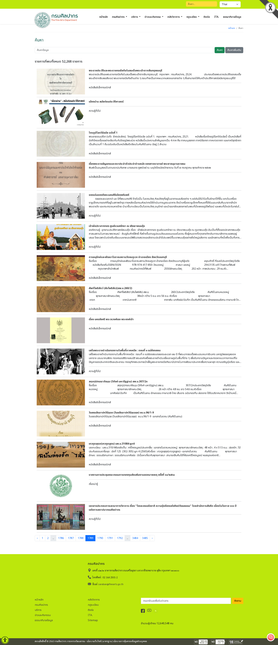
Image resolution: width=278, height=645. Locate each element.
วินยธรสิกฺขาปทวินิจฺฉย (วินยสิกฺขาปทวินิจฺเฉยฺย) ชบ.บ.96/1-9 (121, 413)
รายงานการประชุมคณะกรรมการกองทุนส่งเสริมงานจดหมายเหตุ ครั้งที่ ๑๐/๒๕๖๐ (132, 475)
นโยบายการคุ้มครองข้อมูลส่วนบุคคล (130, 641)
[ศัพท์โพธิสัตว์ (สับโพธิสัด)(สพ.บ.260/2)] (61, 299)
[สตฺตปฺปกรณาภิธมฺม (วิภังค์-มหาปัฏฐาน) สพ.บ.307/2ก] (61, 392)
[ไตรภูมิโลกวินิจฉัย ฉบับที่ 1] (61, 144)
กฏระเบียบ (93, 605)
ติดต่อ (207, 17)
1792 (120, 538)
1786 (61, 538)
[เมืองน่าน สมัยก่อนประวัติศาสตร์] (61, 113)
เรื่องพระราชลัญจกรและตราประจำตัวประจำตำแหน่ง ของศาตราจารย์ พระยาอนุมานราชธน (137, 164)
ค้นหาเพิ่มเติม (234, 50)
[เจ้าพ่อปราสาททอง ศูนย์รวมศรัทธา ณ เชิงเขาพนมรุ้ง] (61, 237)
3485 (145, 538)
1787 (71, 538)
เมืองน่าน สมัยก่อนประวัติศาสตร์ (106, 102)
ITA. (216, 17)
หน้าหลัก (103, 17)
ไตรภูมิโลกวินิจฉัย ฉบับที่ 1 (103, 133)
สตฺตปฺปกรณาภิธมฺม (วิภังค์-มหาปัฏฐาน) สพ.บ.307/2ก (118, 381)
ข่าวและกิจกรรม (43, 615)
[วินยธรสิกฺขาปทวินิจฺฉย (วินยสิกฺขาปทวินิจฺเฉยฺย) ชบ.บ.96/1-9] (61, 423)
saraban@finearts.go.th (110, 584)
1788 (80, 538)
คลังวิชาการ (94, 600)
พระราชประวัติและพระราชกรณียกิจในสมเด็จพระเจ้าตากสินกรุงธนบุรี (125, 71)
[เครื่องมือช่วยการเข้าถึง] (5, 640)
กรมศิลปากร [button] (118, 17)
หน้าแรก (231, 28)
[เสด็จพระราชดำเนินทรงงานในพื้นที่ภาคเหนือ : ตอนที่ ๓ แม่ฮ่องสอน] (61, 361)
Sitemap (93, 620)
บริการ (38, 610)
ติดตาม (237, 601)
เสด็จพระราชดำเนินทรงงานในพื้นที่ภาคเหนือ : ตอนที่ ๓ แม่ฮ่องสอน (125, 350)
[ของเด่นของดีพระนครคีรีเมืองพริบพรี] (61, 206)
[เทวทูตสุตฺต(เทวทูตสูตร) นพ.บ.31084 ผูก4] (61, 455)
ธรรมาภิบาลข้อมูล (232, 17)
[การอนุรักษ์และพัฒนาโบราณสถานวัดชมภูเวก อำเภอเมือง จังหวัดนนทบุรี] (61, 268)
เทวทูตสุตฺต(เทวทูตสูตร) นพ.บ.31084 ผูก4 (111, 444)
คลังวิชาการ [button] (173, 17)
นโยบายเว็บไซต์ (94, 641)
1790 (100, 538)
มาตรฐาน (107, 641)
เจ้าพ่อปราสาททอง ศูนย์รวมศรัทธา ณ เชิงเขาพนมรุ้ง (117, 226)
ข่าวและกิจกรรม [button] (153, 17)
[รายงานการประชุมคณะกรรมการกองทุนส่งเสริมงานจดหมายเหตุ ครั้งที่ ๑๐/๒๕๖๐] (61, 486)
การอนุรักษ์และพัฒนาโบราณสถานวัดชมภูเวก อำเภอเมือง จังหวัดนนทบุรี (128, 257)
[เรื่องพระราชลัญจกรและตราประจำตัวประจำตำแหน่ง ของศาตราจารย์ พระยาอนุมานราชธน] (61, 175)
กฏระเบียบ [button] (191, 17)
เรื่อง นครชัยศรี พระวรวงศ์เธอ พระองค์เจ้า (111, 319)
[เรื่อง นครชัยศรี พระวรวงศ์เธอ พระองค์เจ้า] (61, 330)
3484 (135, 538)
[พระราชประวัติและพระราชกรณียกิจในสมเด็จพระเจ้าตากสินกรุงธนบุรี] (61, 81)
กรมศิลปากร (41, 605)
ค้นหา (219, 50)
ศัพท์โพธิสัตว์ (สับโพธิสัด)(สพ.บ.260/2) (110, 288)
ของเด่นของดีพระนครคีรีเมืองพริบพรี (109, 195)
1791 (110, 538)
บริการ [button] (135, 17)
